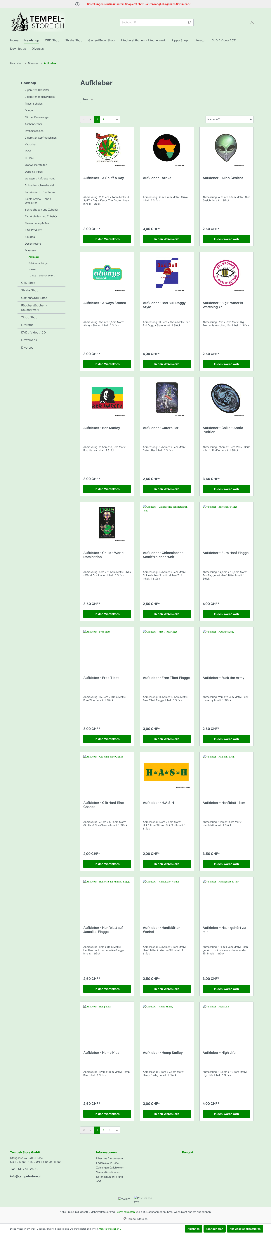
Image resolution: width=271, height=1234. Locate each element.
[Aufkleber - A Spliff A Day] (107, 148)
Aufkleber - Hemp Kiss (101, 1053)
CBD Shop (28, 283)
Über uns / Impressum (109, 1158)
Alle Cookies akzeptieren (245, 1228)
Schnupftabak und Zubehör (41, 209)
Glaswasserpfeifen (36, 164)
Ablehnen (193, 1228)
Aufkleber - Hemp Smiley (163, 1053)
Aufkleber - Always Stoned (104, 303)
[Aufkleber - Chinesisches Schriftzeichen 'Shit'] (167, 523)
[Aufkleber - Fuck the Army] (226, 648)
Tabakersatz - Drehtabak (40, 192)
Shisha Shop (29, 290)
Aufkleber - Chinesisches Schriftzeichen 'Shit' (163, 555)
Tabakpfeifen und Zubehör (41, 216)
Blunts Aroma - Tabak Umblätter (38, 200)
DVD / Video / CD (33, 332)
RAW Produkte (33, 230)
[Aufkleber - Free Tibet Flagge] (167, 648)
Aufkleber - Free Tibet (101, 678)
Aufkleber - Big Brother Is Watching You (223, 305)
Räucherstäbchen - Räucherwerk (34, 307)
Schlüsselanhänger (38, 263)
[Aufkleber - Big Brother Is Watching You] (226, 273)
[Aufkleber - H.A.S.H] (167, 773)
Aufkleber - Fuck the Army (223, 678)
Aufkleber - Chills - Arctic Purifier (223, 430)
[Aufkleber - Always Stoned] (107, 273)
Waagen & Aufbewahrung (40, 178)
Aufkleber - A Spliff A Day (103, 178)
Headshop (28, 83)
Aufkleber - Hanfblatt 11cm (224, 803)
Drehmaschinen (34, 130)
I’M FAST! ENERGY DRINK (42, 275)
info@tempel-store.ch (26, 1176)
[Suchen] (189, 22)
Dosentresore (33, 243)
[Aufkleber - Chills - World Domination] (107, 523)
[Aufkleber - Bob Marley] (107, 398)
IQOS (28, 151)
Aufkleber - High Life (219, 1053)
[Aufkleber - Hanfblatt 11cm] (226, 773)
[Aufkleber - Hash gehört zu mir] (226, 898)
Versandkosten (126, 1211)
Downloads (29, 340)
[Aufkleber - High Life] (226, 1023)
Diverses (30, 250)
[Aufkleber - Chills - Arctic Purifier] (226, 398)
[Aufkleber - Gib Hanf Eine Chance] (107, 773)
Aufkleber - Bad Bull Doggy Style (164, 305)
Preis (86, 99)
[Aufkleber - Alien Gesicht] (226, 148)
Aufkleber (34, 256)
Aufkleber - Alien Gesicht (223, 178)
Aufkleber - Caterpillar (160, 428)
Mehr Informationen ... (110, 1228)
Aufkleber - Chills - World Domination (103, 555)
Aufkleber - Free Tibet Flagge (166, 678)
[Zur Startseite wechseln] (37, 21)
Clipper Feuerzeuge (36, 117)
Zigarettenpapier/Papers (40, 96)
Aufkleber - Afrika (157, 178)
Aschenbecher (33, 124)
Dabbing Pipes (34, 171)
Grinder (29, 110)
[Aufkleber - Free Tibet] (107, 648)
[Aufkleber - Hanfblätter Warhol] (167, 898)
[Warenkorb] (258, 21)
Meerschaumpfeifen (37, 223)
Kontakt (187, 1152)
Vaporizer (30, 144)
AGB (98, 1181)
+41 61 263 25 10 (24, 1169)
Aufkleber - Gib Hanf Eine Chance (103, 805)
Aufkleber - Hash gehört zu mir (224, 930)
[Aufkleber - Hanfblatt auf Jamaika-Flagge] (107, 898)
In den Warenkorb (107, 239)
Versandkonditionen (108, 1172)
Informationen (106, 1152)
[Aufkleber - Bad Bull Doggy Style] (167, 273)
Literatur (27, 325)
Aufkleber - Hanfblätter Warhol (161, 930)
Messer (32, 269)
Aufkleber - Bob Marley (101, 428)
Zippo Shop (29, 317)
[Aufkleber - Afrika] (167, 148)
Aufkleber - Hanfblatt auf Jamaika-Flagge (103, 930)
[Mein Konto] (252, 22)
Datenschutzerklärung (109, 1176)
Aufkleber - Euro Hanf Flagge (226, 553)
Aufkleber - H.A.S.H (158, 803)
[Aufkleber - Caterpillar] (167, 398)
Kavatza (30, 236)
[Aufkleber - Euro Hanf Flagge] (226, 523)
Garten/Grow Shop (34, 298)
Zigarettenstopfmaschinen (41, 137)
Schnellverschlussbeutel (39, 185)
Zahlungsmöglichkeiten (110, 1167)
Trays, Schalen (34, 103)
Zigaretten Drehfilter (37, 89)
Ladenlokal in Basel (107, 1162)
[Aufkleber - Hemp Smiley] (167, 1023)
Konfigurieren (214, 1228)
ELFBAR (29, 158)
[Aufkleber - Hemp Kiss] (107, 1023)
